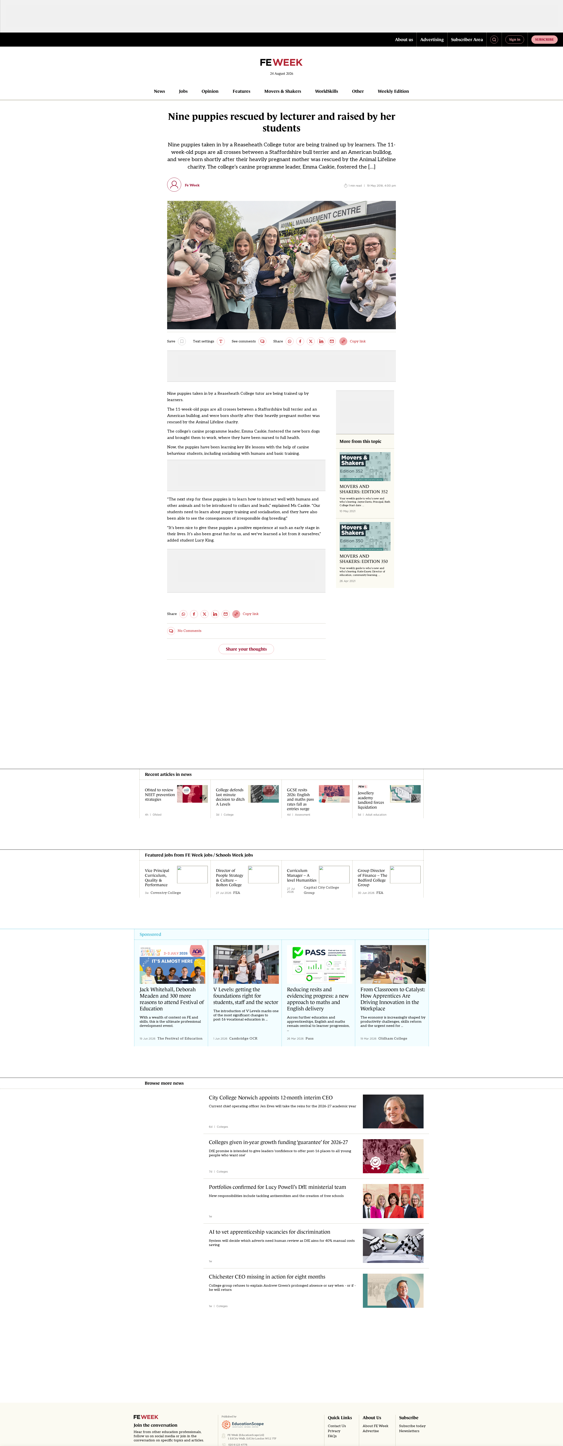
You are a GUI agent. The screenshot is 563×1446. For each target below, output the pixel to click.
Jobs (183, 91)
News (159, 91)
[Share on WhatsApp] (290, 341)
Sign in (514, 39)
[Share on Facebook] (300, 341)
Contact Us (337, 1426)
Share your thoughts (246, 649)
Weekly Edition (393, 91)
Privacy (334, 1431)
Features (241, 91)
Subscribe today (412, 1426)
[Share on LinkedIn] (321, 341)
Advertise (371, 1431)
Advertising (432, 39)
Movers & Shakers (282, 91)
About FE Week (375, 1426)
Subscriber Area (467, 39)
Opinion (210, 91)
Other (358, 91)
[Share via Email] (332, 341)
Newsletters (409, 1431)
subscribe (544, 39)
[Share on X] (311, 341)
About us (404, 39)
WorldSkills (326, 91)
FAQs (332, 1436)
